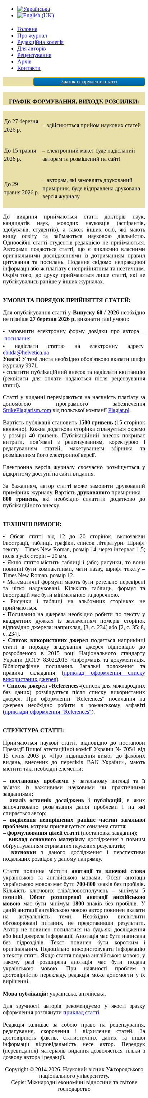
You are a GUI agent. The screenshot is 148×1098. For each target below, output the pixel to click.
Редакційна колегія (40, 42)
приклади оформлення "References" (48, 712)
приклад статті (81, 1012)
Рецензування (34, 55)
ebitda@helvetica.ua (26, 352)
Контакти (29, 68)
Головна (27, 29)
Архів (24, 61)
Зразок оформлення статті (89, 81)
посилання (17, 338)
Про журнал (32, 35)
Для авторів (31, 48)
